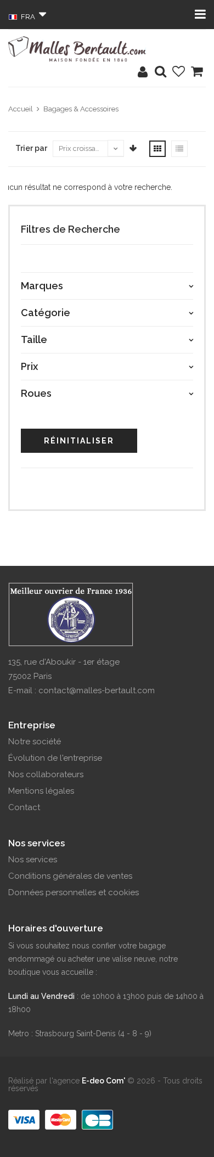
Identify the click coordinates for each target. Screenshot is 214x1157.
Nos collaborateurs (45, 774)
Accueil (20, 109)
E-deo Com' (103, 1080)
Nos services (32, 859)
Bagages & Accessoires (81, 109)
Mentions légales (41, 791)
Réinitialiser (79, 440)
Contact (24, 807)
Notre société (34, 741)
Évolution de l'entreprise (55, 758)
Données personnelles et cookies (73, 892)
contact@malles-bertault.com (96, 690)
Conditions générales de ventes (70, 876)
